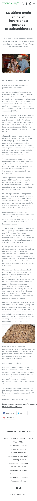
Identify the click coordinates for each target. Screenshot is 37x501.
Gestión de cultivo (18, 453)
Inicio (6, 438)
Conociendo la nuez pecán (18, 456)
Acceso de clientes (18, 481)
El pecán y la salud (18, 460)
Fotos (15, 442)
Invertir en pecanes (18, 449)
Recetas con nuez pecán (18, 463)
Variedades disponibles (18, 470)
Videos (21, 442)
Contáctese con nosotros (18, 477)
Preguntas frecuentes (18, 474)
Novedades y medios (18, 445)
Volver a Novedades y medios (20, 431)
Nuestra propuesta (18, 467)
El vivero (14, 438)
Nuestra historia (26, 438)
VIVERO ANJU (20, 494)
